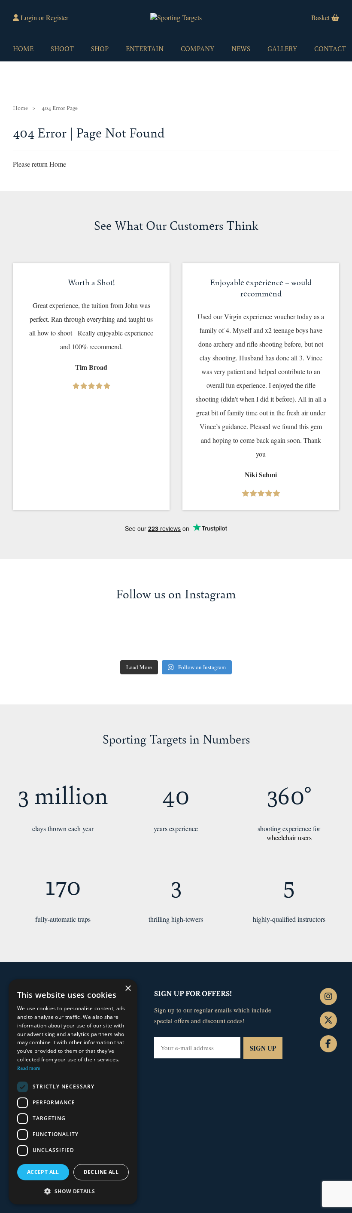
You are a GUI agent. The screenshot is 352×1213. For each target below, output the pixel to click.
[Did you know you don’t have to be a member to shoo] (148, 638)
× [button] (127, 988)
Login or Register (43, 17)
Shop (100, 48)
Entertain (145, 48)
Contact (330, 48)
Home (23, 48)
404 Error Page (60, 108)
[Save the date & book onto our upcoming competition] (38, 638)
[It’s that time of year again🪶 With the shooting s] (203, 638)
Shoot (62, 48)
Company (197, 48)
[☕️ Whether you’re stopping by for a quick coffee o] (93, 638)
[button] (73, 1191)
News (240, 48)
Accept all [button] (43, 1172)
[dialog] (73, 1091)
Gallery (282, 48)
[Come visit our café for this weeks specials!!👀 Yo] (258, 638)
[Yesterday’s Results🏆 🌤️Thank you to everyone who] (313, 638)
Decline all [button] (101, 1172)
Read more (28, 1067)
